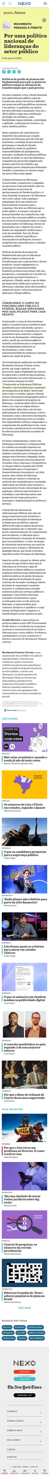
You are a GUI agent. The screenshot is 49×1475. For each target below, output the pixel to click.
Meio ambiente (37, 1338)
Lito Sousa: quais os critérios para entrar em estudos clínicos (24, 949)
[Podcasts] (25, 1472)
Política (7, 1327)
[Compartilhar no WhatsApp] (19, 72)
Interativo (7, 1289)
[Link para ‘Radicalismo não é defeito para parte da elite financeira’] (24, 879)
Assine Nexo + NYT (24, 1395)
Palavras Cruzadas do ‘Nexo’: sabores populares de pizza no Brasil (24, 1296)
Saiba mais (22, 710)
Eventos (12, 1457)
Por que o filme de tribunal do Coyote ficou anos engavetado (24, 1096)
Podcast (6, 754)
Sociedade (8, 1333)
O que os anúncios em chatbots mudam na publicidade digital (25, 998)
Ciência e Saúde (36, 1333)
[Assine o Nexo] (5, 1472)
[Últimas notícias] (35, 1472)
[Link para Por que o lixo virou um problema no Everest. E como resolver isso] (24, 1128)
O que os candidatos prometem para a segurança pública (25, 853)
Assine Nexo (24, 1372)
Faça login (24, 1379)
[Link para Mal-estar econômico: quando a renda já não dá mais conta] (24, 737)
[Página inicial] (24, 3)
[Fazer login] (45, 3)
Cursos (11, 1450)
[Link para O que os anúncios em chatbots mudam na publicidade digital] (24, 977)
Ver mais (24, 1308)
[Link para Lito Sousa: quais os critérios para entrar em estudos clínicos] (24, 926)
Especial (6, 1241)
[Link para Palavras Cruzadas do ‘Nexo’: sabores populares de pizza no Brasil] (24, 1273)
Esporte (22, 1338)
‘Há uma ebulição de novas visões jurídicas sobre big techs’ (22, 1199)
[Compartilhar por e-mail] (14, 72)
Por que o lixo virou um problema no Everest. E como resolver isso (24, 1151)
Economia (19, 1327)
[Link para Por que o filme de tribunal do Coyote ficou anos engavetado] (24, 1075)
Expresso (6, 848)
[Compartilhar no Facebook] (4, 72)
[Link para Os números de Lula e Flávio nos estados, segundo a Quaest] (24, 784)
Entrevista (7, 896)
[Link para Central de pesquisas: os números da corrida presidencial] (24, 1224)
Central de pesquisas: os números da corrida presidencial (20, 1247)
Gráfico (6, 801)
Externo (6, 1144)
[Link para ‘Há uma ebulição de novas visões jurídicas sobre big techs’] (24, 1176)
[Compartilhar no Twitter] (9, 72)
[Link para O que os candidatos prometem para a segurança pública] (24, 832)
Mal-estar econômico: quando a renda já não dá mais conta (25, 759)
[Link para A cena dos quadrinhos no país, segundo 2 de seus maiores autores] (24, 1024)
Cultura (21, 1333)
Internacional (35, 1327)
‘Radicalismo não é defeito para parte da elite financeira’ (25, 901)
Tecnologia (9, 1338)
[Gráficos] (14, 1472)
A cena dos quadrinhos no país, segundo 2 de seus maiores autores (25, 1047)
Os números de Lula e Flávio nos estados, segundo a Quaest (24, 806)
